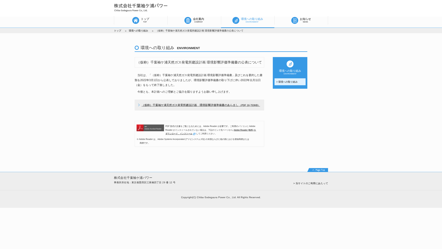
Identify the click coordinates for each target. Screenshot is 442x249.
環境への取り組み (138, 30)
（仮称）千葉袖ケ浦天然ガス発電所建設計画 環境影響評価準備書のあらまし (201, 105)
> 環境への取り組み (287, 81)
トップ (117, 30)
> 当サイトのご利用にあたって (310, 183)
